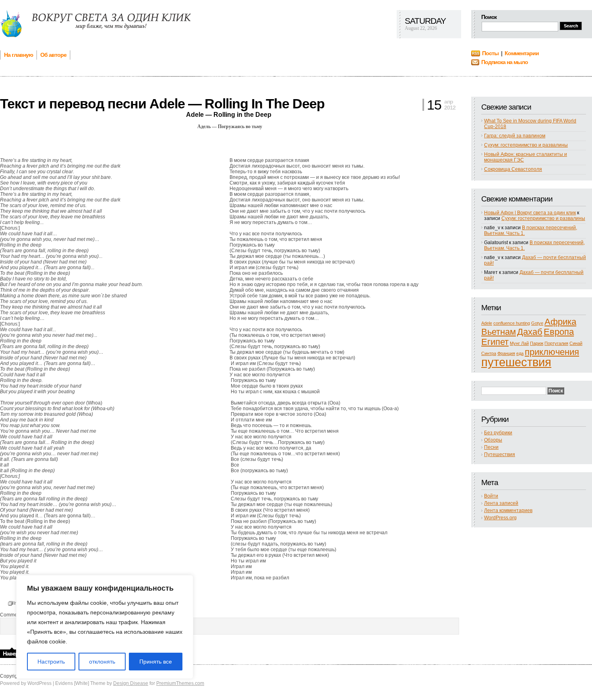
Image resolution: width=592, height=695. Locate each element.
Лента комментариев (508, 510)
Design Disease (130, 683)
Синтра (488, 353)
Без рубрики (498, 433)
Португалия (556, 343)
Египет (495, 342)
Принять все (155, 661)
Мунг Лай (519, 343)
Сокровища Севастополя (513, 169)
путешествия (516, 362)
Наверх (12, 653)
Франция (506, 353)
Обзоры (493, 440)
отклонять (102, 661)
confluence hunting (511, 323)
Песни (491, 447)
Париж (536, 343)
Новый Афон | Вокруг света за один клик (530, 213)
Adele (486, 323)
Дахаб (529, 332)
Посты (490, 53)
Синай (575, 343)
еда (520, 353)
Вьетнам (498, 332)
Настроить (51, 661)
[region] (104, 627)
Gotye (537, 323)
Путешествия (499, 454)
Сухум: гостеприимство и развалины (526, 145)
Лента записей (501, 503)
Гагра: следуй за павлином (514, 136)
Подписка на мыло (504, 62)
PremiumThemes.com (180, 683)
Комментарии (522, 53)
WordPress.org (500, 518)
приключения (552, 352)
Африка (560, 322)
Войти (491, 496)
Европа (559, 332)
